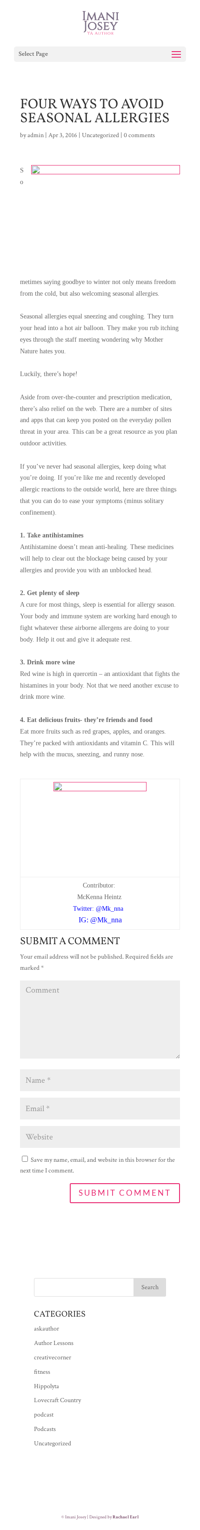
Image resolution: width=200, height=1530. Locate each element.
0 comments (139, 135)
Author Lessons (53, 1343)
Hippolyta (46, 1386)
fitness (42, 1372)
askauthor (46, 1329)
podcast (43, 1415)
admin (35, 135)
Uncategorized (100, 135)
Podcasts (45, 1429)
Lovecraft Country (57, 1400)
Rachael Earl (126, 1517)
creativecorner (52, 1357)
